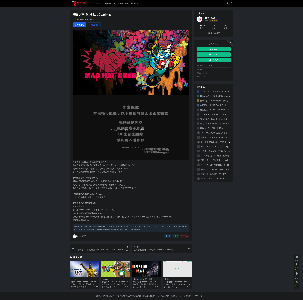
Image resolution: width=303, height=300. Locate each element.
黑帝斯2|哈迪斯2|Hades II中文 (214, 178)
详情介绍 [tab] (80, 25)
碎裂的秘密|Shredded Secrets (176, 281)
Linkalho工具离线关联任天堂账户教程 (217, 132)
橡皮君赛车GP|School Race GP (115, 281)
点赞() (185, 236)
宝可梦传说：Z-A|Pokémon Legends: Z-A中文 (220, 91)
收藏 (176, 236)
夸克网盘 (215, 55)
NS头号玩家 (82, 236)
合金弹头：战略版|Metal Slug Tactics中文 (219, 164)
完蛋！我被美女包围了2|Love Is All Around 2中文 (221, 123)
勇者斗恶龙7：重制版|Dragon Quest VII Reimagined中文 (225, 100)
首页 (100, 3)
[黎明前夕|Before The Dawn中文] (146, 269)
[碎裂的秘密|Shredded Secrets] (177, 269)
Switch (110, 3)
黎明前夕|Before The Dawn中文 (145, 282)
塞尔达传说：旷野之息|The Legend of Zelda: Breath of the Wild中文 (230, 146)
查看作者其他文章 (213, 33)
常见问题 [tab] (94, 25)
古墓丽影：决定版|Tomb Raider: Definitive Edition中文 (224, 105)
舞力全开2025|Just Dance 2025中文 (216, 137)
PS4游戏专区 (123, 3)
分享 (168, 236)
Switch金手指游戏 (146, 279)
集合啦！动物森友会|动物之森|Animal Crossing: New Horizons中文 (230, 142)
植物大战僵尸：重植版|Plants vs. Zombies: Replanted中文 (225, 96)
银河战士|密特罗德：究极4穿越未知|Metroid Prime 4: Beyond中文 (229, 174)
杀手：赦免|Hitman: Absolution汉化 (216, 169)
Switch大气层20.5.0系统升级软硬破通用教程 (219, 155)
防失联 (136, 3)
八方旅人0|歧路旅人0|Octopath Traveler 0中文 (220, 114)
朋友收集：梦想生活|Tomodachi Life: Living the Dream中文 (227, 160)
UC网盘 (215, 60)
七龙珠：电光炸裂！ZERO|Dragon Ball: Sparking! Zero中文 (226, 151)
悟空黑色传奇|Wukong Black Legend (216, 109)
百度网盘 (215, 49)
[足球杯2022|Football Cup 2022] (84, 269)
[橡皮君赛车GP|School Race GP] (115, 269)
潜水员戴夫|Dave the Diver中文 (213, 119)
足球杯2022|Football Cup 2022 (84, 282)
